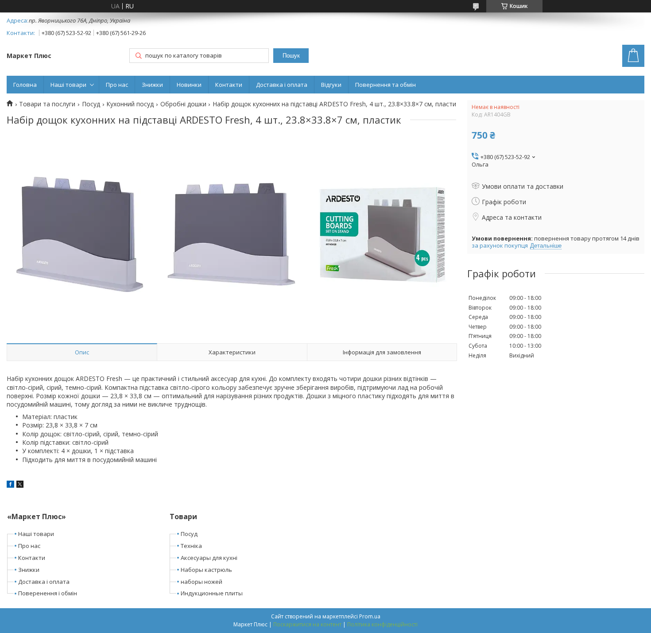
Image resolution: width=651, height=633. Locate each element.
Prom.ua (369, 616)
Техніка (191, 546)
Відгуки (331, 85)
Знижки (152, 85)
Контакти (228, 85)
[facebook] (10, 485)
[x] (19, 485)
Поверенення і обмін (47, 593)
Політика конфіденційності (382, 624)
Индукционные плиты (212, 593)
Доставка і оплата (281, 85)
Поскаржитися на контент (307, 624)
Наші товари (68, 85)
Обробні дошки (183, 104)
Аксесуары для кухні (209, 558)
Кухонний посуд (130, 104)
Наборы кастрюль (206, 570)
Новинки (189, 85)
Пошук (291, 55)
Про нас (117, 85)
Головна (25, 85)
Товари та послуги (47, 104)
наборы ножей (201, 582)
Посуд (91, 104)
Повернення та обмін (385, 85)
